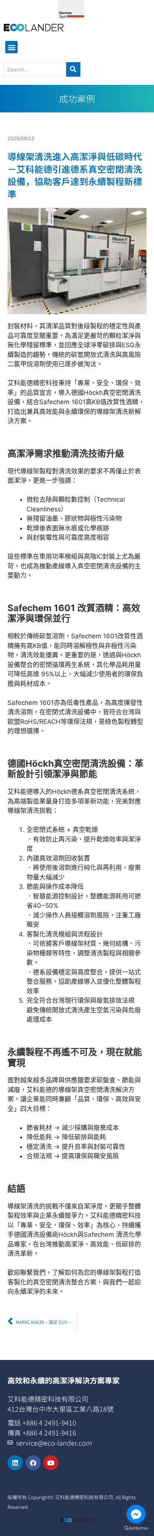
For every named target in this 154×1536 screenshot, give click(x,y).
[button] (11, 47)
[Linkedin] (15, 1462)
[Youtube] (51, 1462)
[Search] (73, 69)
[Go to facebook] (136, 1514)
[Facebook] (33, 1462)
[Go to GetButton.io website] (136, 1528)
